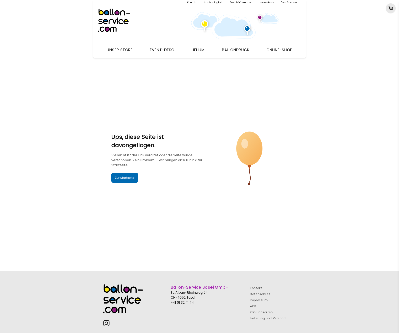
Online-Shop (279, 49)
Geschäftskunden (241, 2)
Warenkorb (266, 2)
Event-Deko (162, 49)
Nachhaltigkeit (213, 2)
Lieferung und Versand (268, 318)
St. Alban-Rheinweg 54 (189, 292)
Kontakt (192, 2)
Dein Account (289, 2)
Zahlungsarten (261, 312)
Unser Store (120, 49)
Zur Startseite (124, 178)
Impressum (259, 300)
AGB (253, 306)
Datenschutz (260, 294)
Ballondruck (235, 49)
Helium (198, 49)
